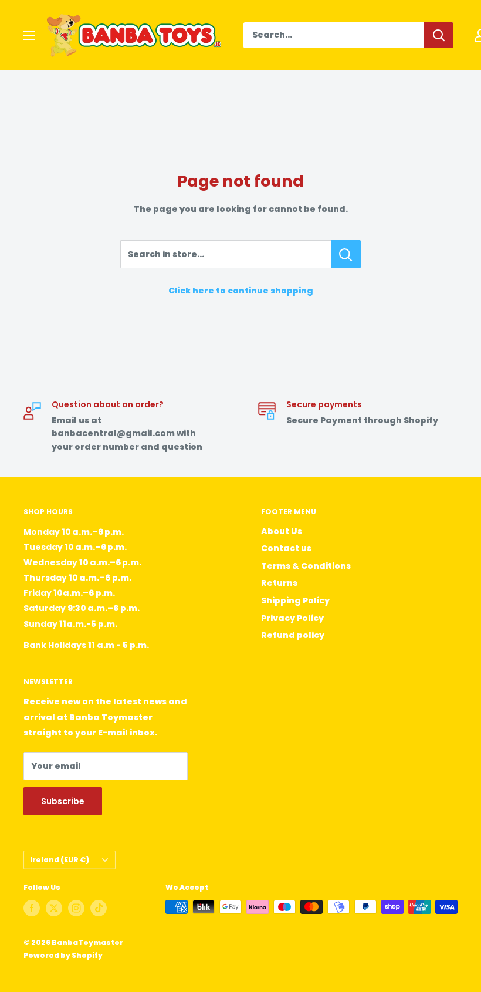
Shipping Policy (295, 600)
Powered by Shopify (63, 955)
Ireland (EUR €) (59, 860)
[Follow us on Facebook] (31, 908)
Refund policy (292, 635)
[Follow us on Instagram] (76, 908)
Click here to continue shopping (240, 290)
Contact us (286, 548)
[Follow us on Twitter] (54, 908)
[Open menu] (29, 35)
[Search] (438, 35)
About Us (281, 531)
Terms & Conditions (306, 566)
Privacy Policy (292, 618)
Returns (279, 583)
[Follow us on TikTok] (98, 908)
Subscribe (62, 801)
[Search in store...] (346, 254)
